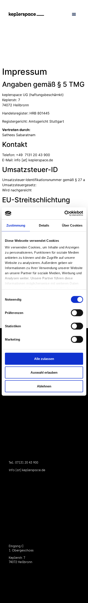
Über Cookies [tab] (72, 225)
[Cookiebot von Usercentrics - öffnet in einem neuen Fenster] (64, 213)
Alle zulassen (44, 358)
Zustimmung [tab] (15, 225)
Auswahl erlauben (44, 372)
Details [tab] (44, 225)
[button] (74, 14)
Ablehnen (44, 386)
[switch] (77, 312)
